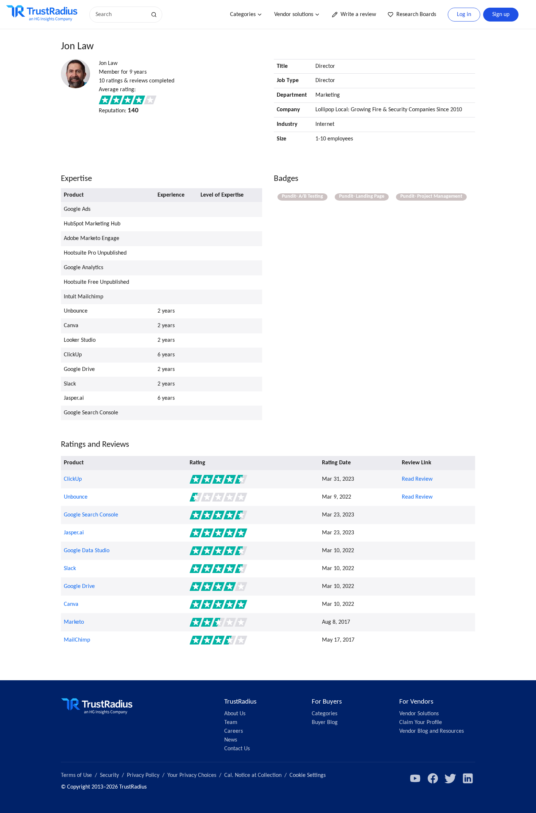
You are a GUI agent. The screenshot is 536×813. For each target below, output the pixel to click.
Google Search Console (91, 515)
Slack (70, 569)
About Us (234, 714)
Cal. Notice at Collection (252, 775)
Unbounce (76, 497)
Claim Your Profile (420, 722)
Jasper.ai (74, 533)
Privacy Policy (143, 775)
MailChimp (77, 640)
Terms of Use (76, 775)
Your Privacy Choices (191, 775)
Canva (71, 604)
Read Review (417, 479)
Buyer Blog (325, 722)
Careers (233, 731)
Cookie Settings (308, 775)
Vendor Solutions (419, 714)
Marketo (74, 622)
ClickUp (73, 479)
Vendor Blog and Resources (431, 731)
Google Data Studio (86, 551)
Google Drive (79, 586)
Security (109, 775)
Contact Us (237, 749)
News (230, 740)
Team (230, 722)
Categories (243, 15)
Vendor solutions (293, 15)
